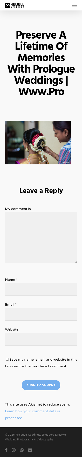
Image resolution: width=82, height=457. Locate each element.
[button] (74, 5)
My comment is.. (19, 209)
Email (11, 304)
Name (11, 280)
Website (11, 329)
